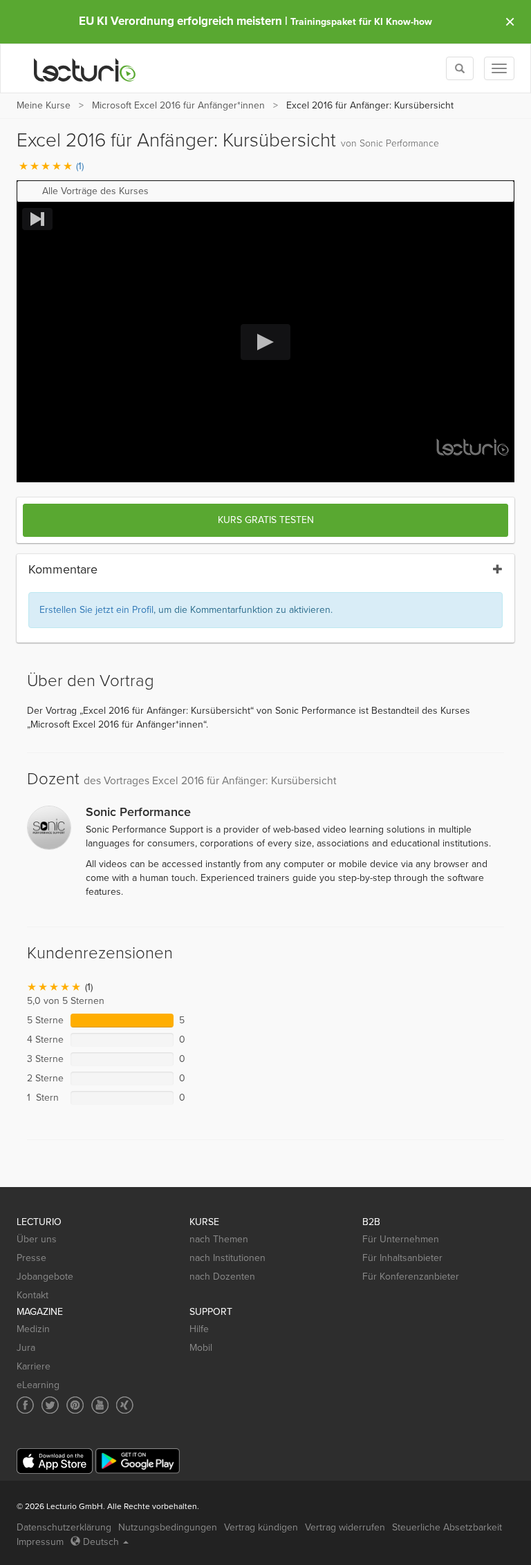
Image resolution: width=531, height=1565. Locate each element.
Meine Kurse (44, 105)
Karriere (33, 1366)
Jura (26, 1348)
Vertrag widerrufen (345, 1527)
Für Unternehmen (400, 1239)
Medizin (33, 1329)
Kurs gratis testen (266, 520)
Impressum (40, 1542)
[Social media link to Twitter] (50, 1405)
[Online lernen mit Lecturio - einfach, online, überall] (85, 69)
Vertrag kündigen (261, 1527)
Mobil (200, 1348)
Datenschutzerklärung (64, 1527)
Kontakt (32, 1295)
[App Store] (55, 1461)
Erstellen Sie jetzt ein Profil (96, 610)
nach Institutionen (227, 1258)
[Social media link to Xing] (124, 1405)
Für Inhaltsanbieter (402, 1258)
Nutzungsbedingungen (167, 1527)
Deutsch (101, 1542)
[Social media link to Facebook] (25, 1405)
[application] (265, 342)
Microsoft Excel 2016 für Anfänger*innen (178, 105)
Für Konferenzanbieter (410, 1276)
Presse (31, 1258)
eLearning (38, 1385)
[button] (265, 191)
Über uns (37, 1239)
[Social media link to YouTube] (100, 1405)
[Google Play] (137, 1461)
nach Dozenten (222, 1276)
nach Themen (218, 1239)
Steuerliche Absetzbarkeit (447, 1527)
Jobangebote (45, 1276)
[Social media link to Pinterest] (75, 1405)
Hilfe (199, 1329)
